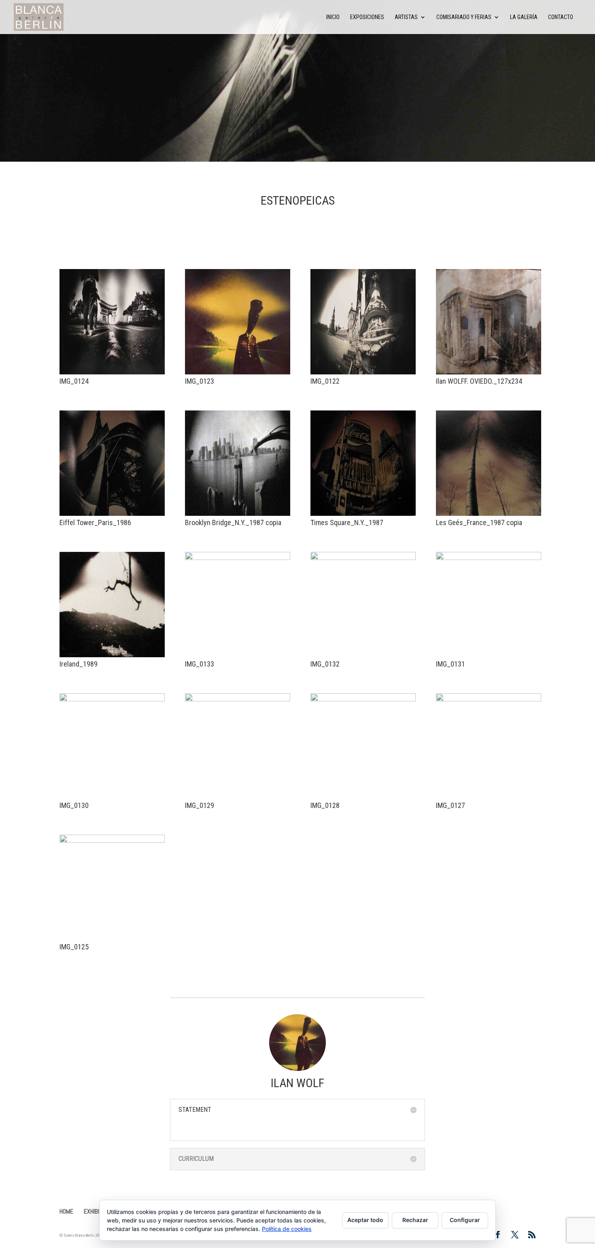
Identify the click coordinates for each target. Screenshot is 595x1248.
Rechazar (415, 1219)
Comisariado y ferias (463, 17)
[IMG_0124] (112, 374)
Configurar (465, 1219)
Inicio (333, 17)
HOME (66, 1211)
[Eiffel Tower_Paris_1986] (112, 515)
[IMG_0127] (488, 798)
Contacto (560, 17)
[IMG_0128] (363, 798)
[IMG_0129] (237, 798)
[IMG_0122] (363, 374)
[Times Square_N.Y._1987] (363, 515)
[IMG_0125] (112, 940)
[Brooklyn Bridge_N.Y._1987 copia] (237, 515)
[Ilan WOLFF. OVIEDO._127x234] (488, 374)
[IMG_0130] (112, 798)
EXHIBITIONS (98, 1211)
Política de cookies (287, 1228)
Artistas (406, 17)
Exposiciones (367, 17)
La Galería (524, 17)
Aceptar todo (365, 1219)
